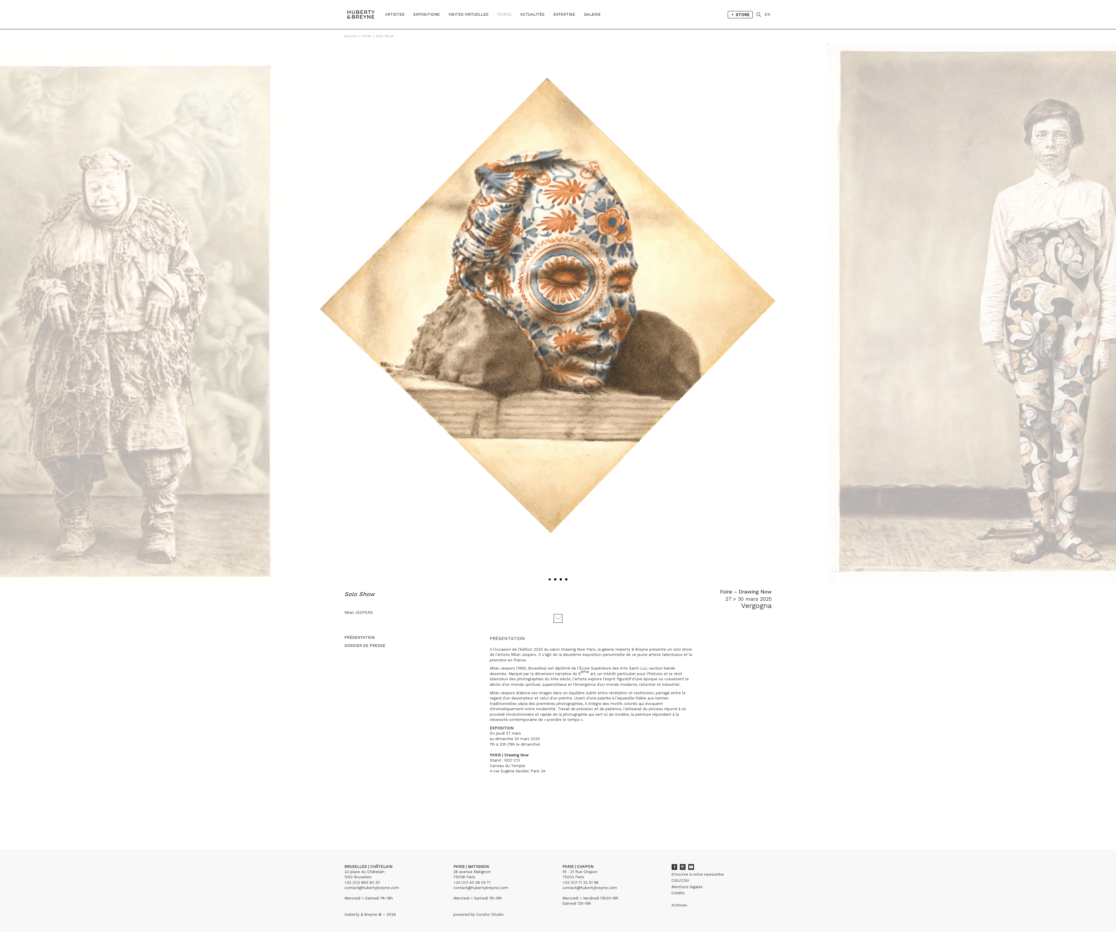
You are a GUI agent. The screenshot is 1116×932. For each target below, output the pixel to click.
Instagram (683, 867)
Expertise (564, 14)
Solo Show (385, 36)
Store (743, 14)
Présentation (359, 637)
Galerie (592, 14)
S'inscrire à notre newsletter (697, 874)
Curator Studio (490, 914)
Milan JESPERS (358, 612)
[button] (549, 579)
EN (767, 14)
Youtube (691, 867)
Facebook (674, 867)
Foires (504, 14)
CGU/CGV (680, 880)
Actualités (532, 14)
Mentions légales (687, 887)
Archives (679, 905)
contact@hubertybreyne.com (371, 888)
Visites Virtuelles (468, 14)
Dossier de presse (364, 645)
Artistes (395, 14)
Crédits (678, 893)
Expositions (426, 14)
